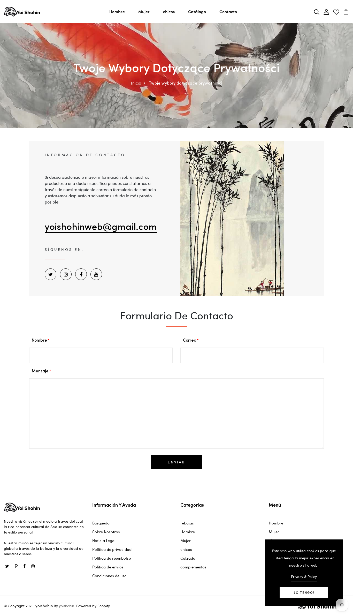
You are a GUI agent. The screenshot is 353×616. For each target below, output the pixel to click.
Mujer (144, 11)
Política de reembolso (111, 558)
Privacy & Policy (304, 576)
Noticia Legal (104, 540)
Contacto (228, 11)
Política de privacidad (112, 549)
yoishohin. (67, 605)
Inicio (136, 83)
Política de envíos (108, 566)
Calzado (187, 558)
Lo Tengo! (304, 592)
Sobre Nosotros (106, 531)
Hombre (117, 11)
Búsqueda (101, 522)
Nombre (39, 341)
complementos (193, 566)
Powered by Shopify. (93, 605)
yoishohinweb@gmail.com (101, 227)
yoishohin (44, 605)
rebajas (187, 522)
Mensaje (40, 371)
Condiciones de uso (109, 575)
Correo (189, 341)
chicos (169, 11)
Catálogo (197, 11)
